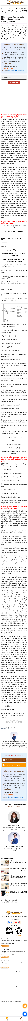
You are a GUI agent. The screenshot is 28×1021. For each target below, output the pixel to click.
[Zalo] (25, 1014)
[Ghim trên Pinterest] (18, 721)
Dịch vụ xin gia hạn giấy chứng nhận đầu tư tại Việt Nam (18, 893)
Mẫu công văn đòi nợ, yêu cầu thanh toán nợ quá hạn (18, 869)
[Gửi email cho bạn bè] (15, 721)
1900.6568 (7, 63)
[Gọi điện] (25, 1006)
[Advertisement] (14, 100)
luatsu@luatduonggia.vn (16, 71)
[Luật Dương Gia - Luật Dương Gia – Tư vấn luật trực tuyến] (14, 3)
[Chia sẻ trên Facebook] (9, 721)
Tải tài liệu (15, 82)
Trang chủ (4, 9)
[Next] (24, 830)
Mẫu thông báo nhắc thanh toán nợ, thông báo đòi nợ (18, 876)
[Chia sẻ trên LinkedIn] (21, 721)
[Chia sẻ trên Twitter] (12, 721)
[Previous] (3, 830)
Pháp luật (11, 9)
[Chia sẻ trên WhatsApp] (7, 721)
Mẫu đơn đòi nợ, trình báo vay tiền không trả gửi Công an (18, 862)
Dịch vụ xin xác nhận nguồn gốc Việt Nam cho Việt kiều (18, 884)
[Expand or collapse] (25, 77)
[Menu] (2, 3)
